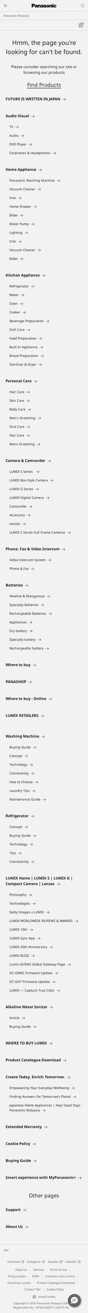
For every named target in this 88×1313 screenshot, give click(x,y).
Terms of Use (58, 1270)
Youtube (53, 1262)
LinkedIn (70, 1262)
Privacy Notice (17, 1276)
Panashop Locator (19, 1283)
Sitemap (38, 1270)
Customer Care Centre (60, 1276)
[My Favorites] (81, 25)
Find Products (44, 84)
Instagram (34, 1262)
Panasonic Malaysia (16, 16)
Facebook (14, 1262)
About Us (21, 1270)
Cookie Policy (55, 1289)
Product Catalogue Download (56, 1283)
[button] (74, 1300)
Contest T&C (32, 1289)
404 (6, 1250)
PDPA (35, 1276)
